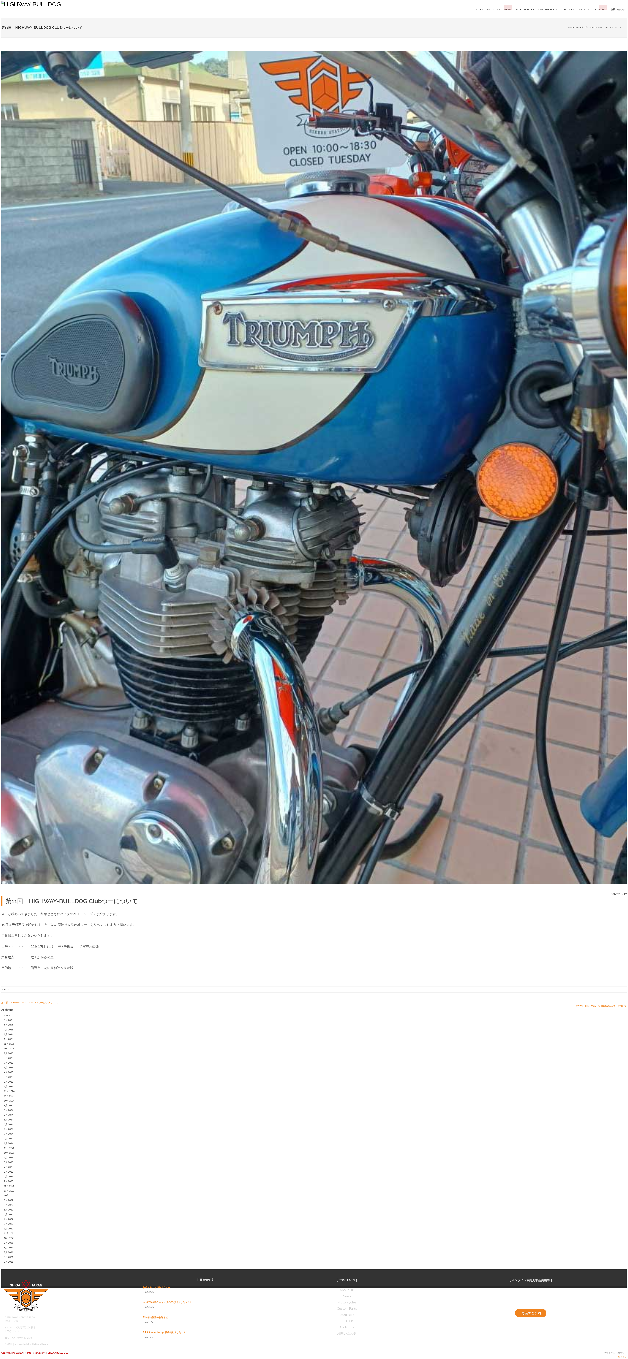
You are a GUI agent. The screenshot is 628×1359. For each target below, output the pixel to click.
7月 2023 (8, 1167)
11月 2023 (9, 1148)
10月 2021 (9, 1238)
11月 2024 (9, 1095)
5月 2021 (8, 1261)
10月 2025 (9, 1048)
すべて (7, 1015)
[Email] (623, 989)
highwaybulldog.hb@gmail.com (31, 1344)
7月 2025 (8, 1062)
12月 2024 (9, 1091)
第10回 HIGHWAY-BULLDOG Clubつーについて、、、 (30, 1002)
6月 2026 (8, 1024)
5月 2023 (8, 1171)
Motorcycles (346, 1302)
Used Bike (346, 1315)
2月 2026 (8, 1034)
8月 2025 (8, 1058)
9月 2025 (8, 1053)
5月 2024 (8, 1124)
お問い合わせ (347, 1333)
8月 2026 (8, 1020)
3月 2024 (8, 1133)
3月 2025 (8, 1077)
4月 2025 (8, 1072)
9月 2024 (8, 1105)
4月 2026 (8, 1029)
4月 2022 (8, 1219)
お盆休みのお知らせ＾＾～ (156, 1287)
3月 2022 (8, 1223)
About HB (347, 1290)
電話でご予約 (531, 1313)
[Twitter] (615, 989)
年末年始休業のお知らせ (155, 1317)
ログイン (622, 1357)
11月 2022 (9, 1190)
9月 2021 (8, 1242)
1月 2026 (8, 1039)
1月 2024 (8, 1143)
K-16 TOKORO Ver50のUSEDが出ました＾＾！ (167, 1302)
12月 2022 (9, 1186)
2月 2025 (8, 1081)
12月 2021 (9, 1233)
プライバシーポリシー (615, 1352)
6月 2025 (8, 1067)
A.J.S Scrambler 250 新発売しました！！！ (165, 1332)
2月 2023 (8, 1181)
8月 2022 (8, 1204)
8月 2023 (8, 1162)
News (347, 1296)
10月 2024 (9, 1100)
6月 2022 (8, 1209)
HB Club (347, 1321)
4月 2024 (8, 1129)
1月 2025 (8, 1086)
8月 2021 (8, 1247)
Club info (577, 27)
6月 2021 (8, 1257)
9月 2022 (8, 1200)
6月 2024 (8, 1119)
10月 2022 (9, 1195)
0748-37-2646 (24, 1337)
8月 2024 (8, 1110)
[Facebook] (608, 989)
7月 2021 (8, 1252)
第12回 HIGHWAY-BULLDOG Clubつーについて (601, 1005)
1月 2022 (8, 1228)
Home (571, 27)
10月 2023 (9, 1152)
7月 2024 (8, 1114)
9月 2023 (8, 1157)
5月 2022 (8, 1214)
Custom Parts (347, 1308)
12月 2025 (9, 1043)
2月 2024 (8, 1138)
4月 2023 (8, 1176)
